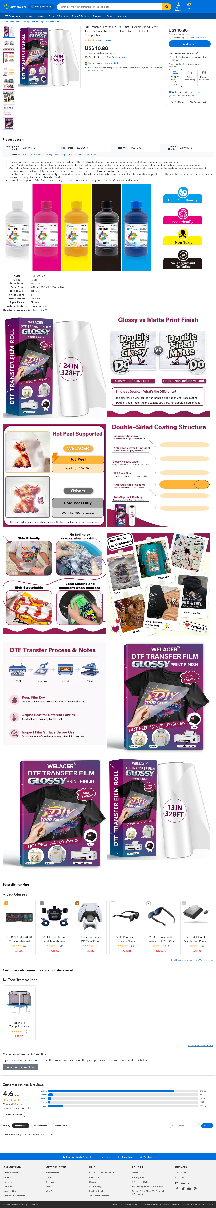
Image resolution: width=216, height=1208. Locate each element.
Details (194, 95)
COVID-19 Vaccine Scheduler (103, 1172)
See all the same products (200, 1045)
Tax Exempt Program (99, 1195)
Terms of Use (138, 1172)
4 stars (43, 1094)
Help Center (106, 1156)
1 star (44, 1106)
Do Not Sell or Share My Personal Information (160, 1204)
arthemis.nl (112, 63)
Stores (49, 1177)
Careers (110, 16)
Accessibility (95, 1186)
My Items (122, 16)
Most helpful (61, 1125)
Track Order (127, 1156)
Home (5, 21)
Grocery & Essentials (58, 16)
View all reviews (14, 1114)
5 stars (43, 1091)
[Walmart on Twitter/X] (183, 1189)
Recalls (92, 1181)
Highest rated (40, 1125)
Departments (15, 16)
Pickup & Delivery (80, 16)
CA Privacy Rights (140, 1181)
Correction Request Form (20, 1067)
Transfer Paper (90, 154)
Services (29, 16)
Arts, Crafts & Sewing (19, 21)
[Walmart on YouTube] (189, 1189)
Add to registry (201, 101)
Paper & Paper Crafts (49, 21)
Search (207, 1125)
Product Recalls (96, 1191)
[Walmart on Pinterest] (195, 1189)
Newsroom (8, 1181)
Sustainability (9, 1191)
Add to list (179, 101)
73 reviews (107, 40)
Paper (78, 154)
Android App (181, 1177)
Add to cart (189, 44)
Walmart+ (51, 1186)
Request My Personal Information (148, 1186)
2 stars (43, 1102)
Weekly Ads (148, 1156)
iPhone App (180, 1172)
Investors (7, 1186)
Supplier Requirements (14, 1195)
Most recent (20, 1125)
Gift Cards (51, 1191)
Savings (40, 16)
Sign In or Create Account (78, 1156)
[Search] (166, 6)
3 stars (43, 1098)
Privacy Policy (139, 1177)
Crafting (34, 21)
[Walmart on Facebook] (177, 1189)
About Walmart (10, 1172)
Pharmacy (98, 16)
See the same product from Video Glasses (192, 959)
